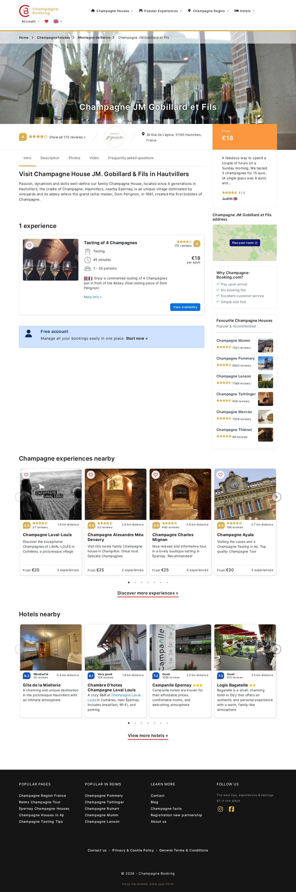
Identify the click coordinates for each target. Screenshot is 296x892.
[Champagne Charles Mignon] (180, 494)
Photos (74, 158)
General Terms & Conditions (183, 850)
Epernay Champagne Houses (44, 808)
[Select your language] (58, 21)
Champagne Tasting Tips (41, 821)
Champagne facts (166, 808)
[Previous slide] (19, 497)
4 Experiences (197, 570)
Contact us (97, 850)
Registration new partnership (176, 815)
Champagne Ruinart (102, 808)
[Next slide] (276, 497)
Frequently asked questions (131, 158)
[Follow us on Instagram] (220, 812)
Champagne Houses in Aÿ (41, 815)
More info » (93, 297)
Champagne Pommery (104, 795)
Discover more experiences (148, 593)
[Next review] (272, 178)
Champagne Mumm (101, 815)
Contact (158, 795)
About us (159, 821)
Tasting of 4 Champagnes (110, 242)
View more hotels (148, 735)
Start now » (137, 338)
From (31, 570)
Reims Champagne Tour (40, 802)
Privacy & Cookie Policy (133, 850)
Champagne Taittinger (104, 802)
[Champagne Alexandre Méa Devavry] (115, 494)
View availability (185, 307)
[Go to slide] (129, 582)
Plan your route (243, 242)
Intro (27, 158)
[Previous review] (217, 178)
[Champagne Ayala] (245, 494)
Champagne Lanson (102, 821)
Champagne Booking (157, 873)
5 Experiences (262, 570)
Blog (155, 802)
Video (94, 158)
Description (49, 158)
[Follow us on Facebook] (231, 812)
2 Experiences (133, 570)
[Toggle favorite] (29, 245)
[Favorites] (46, 21)
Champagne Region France (42, 795)
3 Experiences (68, 570)
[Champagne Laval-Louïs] (51, 494)
